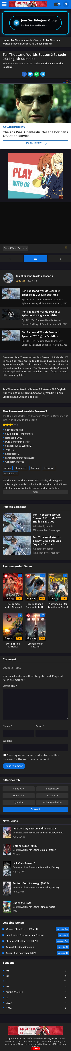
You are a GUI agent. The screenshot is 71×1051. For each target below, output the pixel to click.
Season (51, 788)
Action (7, 468)
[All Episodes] (35, 259)
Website (7, 740)
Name (7, 726)
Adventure (21, 468)
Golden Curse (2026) (25, 846)
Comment (10, 685)
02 (7, 976)
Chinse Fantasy (47, 832)
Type (17, 802)
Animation (45, 867)
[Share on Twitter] (30, 74)
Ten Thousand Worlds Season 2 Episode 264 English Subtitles (47, 541)
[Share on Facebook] (24, 74)
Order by (51, 802)
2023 (9, 1002)
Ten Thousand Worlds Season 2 (34, 276)
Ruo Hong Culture (23, 433)
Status (51, 795)
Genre (17, 788)
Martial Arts (10, 473)
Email (40, 726)
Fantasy (35, 468)
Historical (49, 468)
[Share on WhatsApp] (37, 74)
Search (36, 809)
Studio (17, 795)
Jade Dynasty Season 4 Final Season (34, 828)
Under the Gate (22, 903)
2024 (9, 1008)
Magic (52, 907)
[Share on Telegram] (43, 74)
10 (7, 986)
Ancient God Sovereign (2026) (31, 883)
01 (7, 970)
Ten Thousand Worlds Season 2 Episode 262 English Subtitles (47, 518)
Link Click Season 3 (24, 863)
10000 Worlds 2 (23, 445)
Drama (59, 832)
